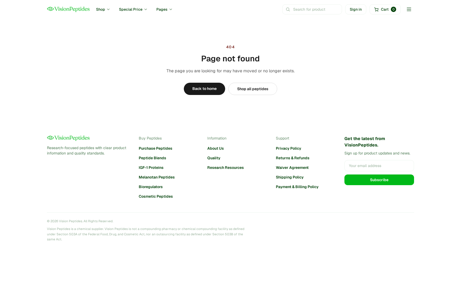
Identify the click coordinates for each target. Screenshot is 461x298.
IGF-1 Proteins (151, 167)
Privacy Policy (288, 148)
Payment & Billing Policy (297, 186)
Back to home (204, 88)
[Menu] (409, 9)
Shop (100, 9)
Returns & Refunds (292, 158)
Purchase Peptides (155, 148)
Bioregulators (151, 186)
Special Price (130, 9)
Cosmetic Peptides (156, 196)
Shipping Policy (290, 177)
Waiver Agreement (292, 167)
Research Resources (225, 167)
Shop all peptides (252, 88)
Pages (162, 9)
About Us (215, 148)
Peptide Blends (152, 158)
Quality (213, 158)
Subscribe (379, 179)
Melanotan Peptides (157, 177)
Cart (388, 9)
